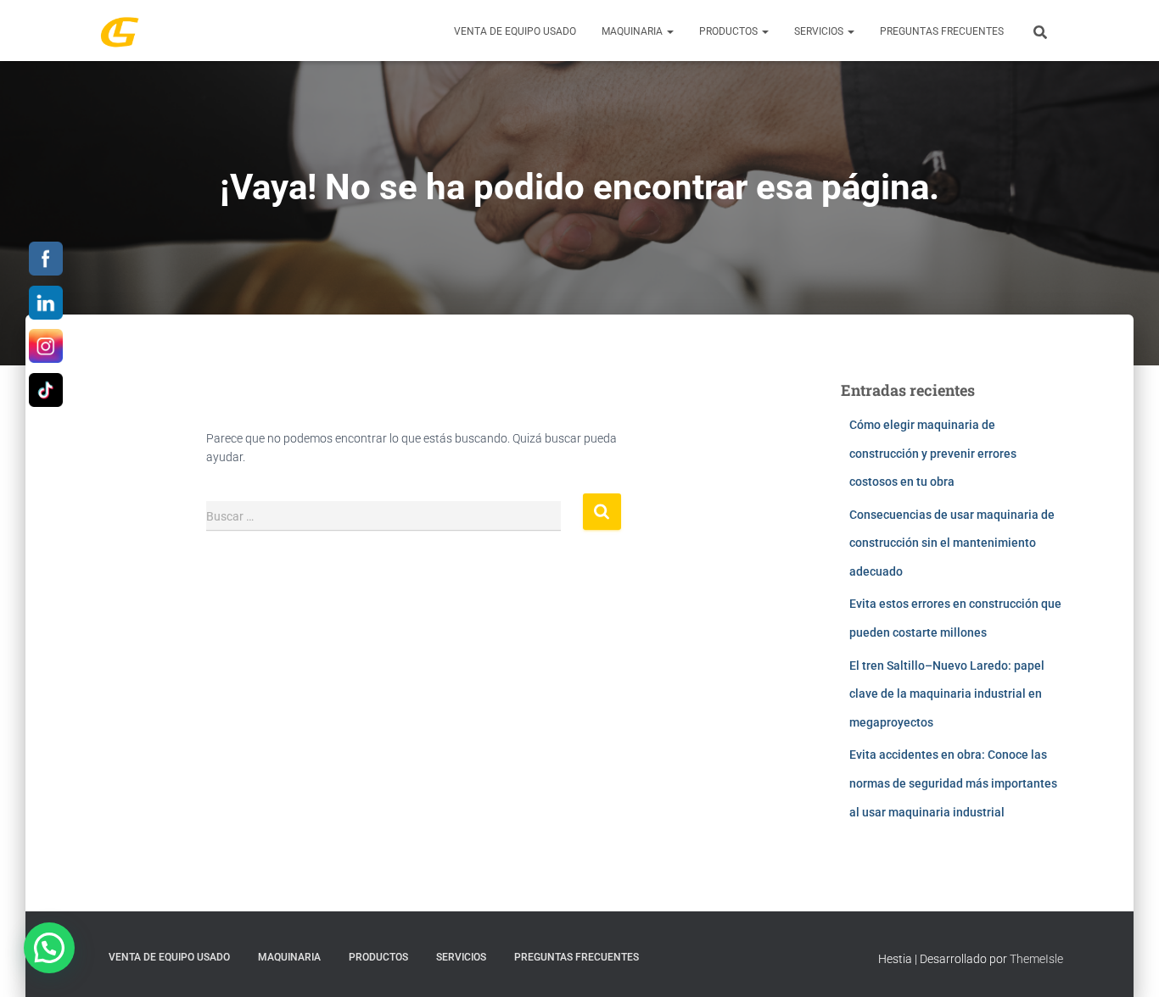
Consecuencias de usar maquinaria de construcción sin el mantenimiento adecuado (952, 543)
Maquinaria (633, 31)
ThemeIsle (1036, 959)
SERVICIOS (820, 31)
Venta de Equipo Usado (515, 31)
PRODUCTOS (729, 31)
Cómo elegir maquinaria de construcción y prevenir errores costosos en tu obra (932, 453)
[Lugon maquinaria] (119, 30)
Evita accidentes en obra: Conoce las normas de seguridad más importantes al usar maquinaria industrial (953, 783)
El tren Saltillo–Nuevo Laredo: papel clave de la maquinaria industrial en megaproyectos (946, 694)
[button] (669, 31)
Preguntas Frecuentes (942, 31)
